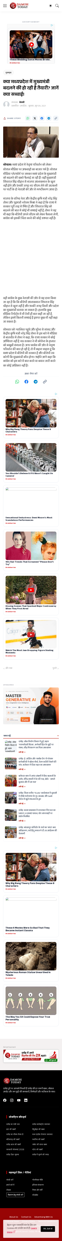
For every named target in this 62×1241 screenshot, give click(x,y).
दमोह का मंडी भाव (13, 1124)
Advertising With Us (43, 1217)
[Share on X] (35, 118)
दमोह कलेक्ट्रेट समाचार (41, 1124)
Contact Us (26, 1217)
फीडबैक (35, 1194)
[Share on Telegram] (49, 118)
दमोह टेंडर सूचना (12, 1154)
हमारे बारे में (10, 1184)
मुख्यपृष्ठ (8, 72)
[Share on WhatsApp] (28, 118)
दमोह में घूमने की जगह (40, 1154)
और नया (8, 668)
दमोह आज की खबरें (13, 1144)
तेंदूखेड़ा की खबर (38, 1129)
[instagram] (11, 1100)
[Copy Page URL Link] (56, 118)
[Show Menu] (5, 6)
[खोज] (57, 6)
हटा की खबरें (11, 1129)
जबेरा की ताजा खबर (39, 1144)
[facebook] (4, 1100)
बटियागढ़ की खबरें (13, 1139)
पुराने (55, 668)
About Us (13, 1217)
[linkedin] (25, 1100)
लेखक (8, 1189)
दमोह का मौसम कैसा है (14, 1134)
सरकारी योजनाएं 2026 (15, 1149)
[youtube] (18, 1100)
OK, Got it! (47, 1229)
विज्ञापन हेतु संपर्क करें (15, 1194)
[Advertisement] (31, 258)
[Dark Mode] (50, 6)
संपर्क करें (9, 1179)
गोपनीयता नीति (37, 1179)
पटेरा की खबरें (37, 1149)
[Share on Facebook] (42, 118)
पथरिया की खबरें (38, 1139)
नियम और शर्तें (37, 1189)
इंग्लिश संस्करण (38, 1184)
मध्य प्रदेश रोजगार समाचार (42, 1134)
